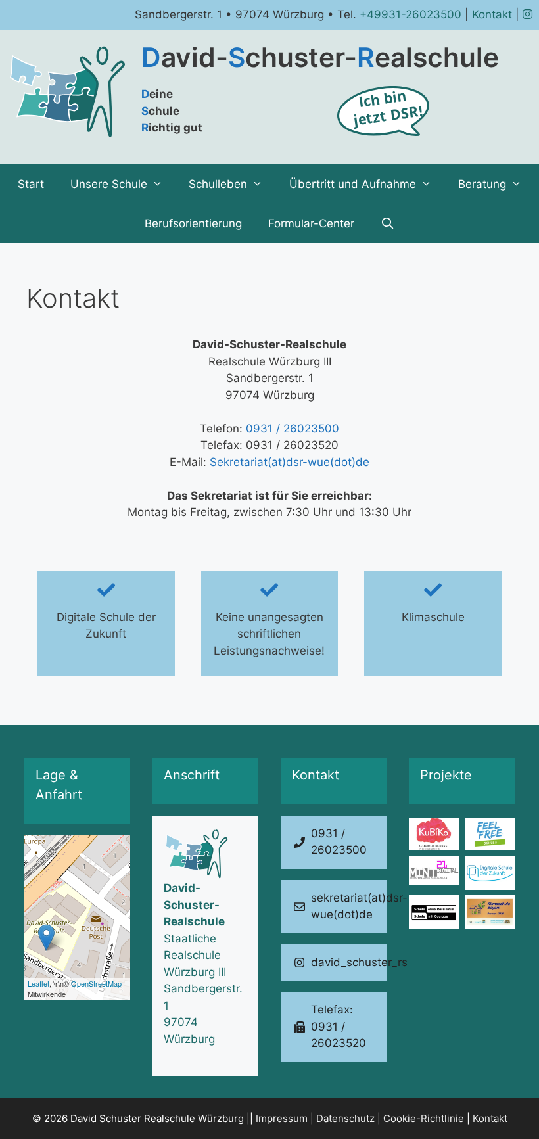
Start (31, 184)
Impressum (282, 1118)
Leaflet (38, 983)
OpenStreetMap (96, 983)
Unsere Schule (108, 184)
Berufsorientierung (193, 223)
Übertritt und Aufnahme (352, 184)
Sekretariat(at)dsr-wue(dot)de (289, 462)
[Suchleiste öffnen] (387, 223)
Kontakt (492, 14)
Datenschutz (345, 1118)
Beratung (482, 184)
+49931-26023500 (410, 14)
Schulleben (218, 184)
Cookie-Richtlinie (423, 1118)
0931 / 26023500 (292, 428)
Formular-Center (311, 223)
